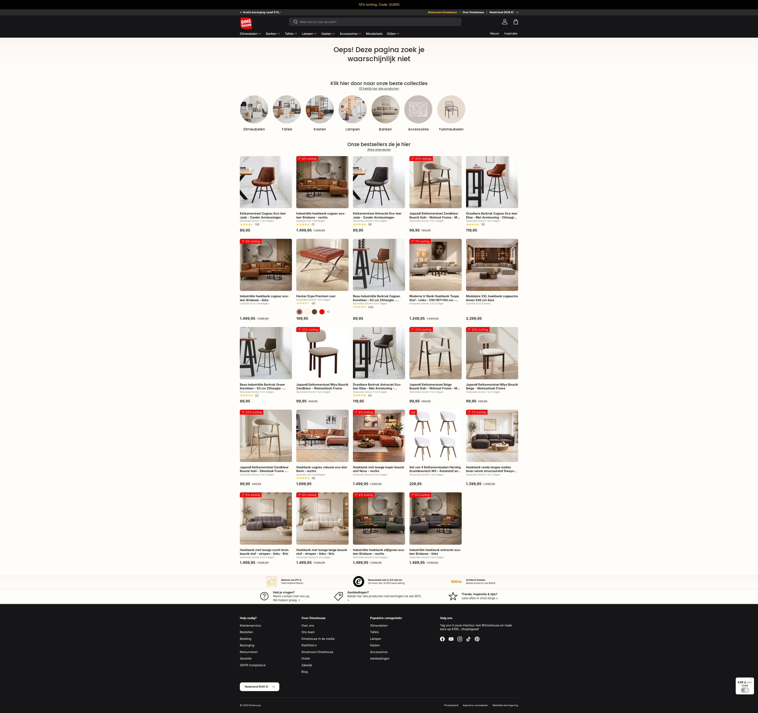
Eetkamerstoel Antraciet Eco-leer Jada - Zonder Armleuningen (377, 215)
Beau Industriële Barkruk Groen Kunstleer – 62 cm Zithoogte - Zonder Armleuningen (262, 388)
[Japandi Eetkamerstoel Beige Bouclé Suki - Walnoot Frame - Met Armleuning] (435, 353)
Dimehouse (255, 705)
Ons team (308, 632)
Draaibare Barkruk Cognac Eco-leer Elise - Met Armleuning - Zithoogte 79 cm (491, 217)
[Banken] (385, 109)
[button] (515, 21)
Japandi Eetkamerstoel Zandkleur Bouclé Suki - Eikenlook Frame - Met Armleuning (264, 471)
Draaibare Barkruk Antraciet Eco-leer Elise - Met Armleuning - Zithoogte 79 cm (377, 388)
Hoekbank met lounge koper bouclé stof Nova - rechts (378, 469)
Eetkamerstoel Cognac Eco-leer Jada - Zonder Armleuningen (263, 215)
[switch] (745, 690)
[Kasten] (320, 109)
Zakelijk (306, 665)
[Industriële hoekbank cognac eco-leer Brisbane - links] (266, 265)
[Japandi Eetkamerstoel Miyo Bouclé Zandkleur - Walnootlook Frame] (322, 353)
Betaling (245, 639)
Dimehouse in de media (317, 639)
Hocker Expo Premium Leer (316, 296)
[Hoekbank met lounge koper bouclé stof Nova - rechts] (379, 436)
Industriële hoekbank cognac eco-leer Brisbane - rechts (320, 215)
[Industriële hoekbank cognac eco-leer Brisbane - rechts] (322, 182)
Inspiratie (510, 33)
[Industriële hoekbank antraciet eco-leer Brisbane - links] (435, 518)
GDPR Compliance (253, 665)
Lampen (307, 34)
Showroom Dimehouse (442, 12)
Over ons (307, 625)
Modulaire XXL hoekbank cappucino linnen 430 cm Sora (492, 298)
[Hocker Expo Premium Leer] (322, 265)
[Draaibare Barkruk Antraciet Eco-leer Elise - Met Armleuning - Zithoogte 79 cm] (379, 353)
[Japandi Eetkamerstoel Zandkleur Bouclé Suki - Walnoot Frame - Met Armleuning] (435, 182)
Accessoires (348, 34)
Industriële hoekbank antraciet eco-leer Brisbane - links (435, 552)
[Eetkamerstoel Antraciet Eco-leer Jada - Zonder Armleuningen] (379, 182)
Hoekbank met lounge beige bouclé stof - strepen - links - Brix (321, 552)
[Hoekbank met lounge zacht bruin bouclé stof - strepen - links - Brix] (266, 518)
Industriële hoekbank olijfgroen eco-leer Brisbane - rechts (379, 552)
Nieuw (494, 33)
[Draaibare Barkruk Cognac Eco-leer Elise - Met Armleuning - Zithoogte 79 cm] (492, 182)
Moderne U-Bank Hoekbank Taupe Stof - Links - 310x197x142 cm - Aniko (434, 300)
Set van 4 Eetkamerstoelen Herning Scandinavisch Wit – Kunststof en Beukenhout (435, 471)
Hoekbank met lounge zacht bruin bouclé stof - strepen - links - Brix (264, 552)
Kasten (326, 34)
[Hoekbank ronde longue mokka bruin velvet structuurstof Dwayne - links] (492, 436)
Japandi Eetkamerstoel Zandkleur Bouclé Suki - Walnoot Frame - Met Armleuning (434, 217)
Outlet (305, 658)
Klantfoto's (309, 645)
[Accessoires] (418, 109)
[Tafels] (287, 109)
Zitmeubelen (248, 34)
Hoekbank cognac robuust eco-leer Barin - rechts (321, 469)
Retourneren (249, 652)
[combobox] (375, 22)
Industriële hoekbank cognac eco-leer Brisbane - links (264, 298)
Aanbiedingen (379, 658)
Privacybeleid (451, 705)
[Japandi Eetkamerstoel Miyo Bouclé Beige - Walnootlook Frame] (492, 353)
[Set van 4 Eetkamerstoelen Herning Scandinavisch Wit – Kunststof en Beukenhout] (435, 436)
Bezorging (247, 645)
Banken (271, 34)
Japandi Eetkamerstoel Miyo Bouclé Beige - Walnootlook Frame (492, 386)
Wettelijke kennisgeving (505, 705)
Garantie (246, 658)
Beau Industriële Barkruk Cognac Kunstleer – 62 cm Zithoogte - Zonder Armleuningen (376, 300)
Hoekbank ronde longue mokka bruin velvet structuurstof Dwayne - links (492, 471)
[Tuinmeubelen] (451, 109)
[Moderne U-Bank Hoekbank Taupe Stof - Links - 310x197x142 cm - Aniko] (435, 265)
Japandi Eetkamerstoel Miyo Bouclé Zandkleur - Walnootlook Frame (322, 386)
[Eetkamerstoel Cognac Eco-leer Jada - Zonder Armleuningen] (266, 182)
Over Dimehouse (473, 12)
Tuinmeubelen (451, 129)
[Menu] (751, 679)
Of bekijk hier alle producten (379, 88)
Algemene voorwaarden (475, 705)
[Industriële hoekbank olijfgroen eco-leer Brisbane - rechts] (379, 518)
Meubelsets (374, 34)
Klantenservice (250, 625)
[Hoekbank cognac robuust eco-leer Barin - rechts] (322, 436)
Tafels (289, 34)
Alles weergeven (379, 149)
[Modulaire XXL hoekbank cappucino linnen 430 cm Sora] (492, 265)
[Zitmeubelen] (254, 109)
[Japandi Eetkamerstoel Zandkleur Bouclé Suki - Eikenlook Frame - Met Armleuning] (266, 436)
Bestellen (246, 632)
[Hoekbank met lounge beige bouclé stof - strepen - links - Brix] (322, 518)
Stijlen (391, 34)
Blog (304, 672)
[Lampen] (353, 109)
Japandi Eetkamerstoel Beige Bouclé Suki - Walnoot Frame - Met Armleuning (434, 388)
